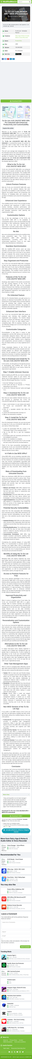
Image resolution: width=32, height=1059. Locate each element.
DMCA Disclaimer (8, 1042)
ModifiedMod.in (10, 2)
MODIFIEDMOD (4, 1057)
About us (5, 1040)
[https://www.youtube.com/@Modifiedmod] (17, 1052)
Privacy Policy (13, 1040)
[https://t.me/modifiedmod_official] (22, 1052)
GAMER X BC (28, 1057)
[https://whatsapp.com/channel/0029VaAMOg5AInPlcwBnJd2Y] (12, 1052)
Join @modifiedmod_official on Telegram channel (17, 831)
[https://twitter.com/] (14, 1052)
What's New (6, 794)
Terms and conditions (20, 1042)
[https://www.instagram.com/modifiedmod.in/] (20, 1052)
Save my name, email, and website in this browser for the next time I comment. (15, 941)
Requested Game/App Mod (18, 1048)
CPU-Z (6, 826)
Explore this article (8, 128)
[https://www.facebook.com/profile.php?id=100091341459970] (9, 1052)
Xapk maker (6, 1048)
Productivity (18, 40)
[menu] (1, 1)
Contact (21, 1040)
